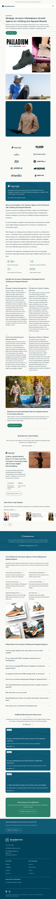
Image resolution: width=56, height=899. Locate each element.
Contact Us (31, 873)
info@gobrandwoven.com (13, 848)
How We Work (32, 867)
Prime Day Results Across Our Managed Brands (28, 2)
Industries (9, 15)
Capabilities (8, 867)
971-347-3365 (10, 845)
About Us (31, 864)
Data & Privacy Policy (23, 894)
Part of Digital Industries (38, 894)
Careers (30, 870)
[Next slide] (10, 524)
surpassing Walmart (11, 213)
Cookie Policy (30, 894)
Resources (8, 873)
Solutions (8, 864)
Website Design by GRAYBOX (12, 896)
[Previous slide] (5, 524)
